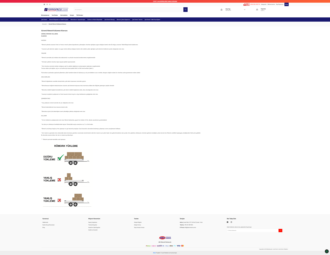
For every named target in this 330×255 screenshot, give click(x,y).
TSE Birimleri (79, 15)
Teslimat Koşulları (92, 225)
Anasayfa (44, 24)
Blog (286, 4)
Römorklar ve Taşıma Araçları (78, 19)
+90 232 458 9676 (186, 225)
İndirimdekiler (64, 15)
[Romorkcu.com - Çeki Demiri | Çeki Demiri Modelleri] (56, 9)
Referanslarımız (271, 4)
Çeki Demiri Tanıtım (137, 19)
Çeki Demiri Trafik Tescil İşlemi (152, 19)
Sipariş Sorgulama (92, 222)
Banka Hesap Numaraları (48, 225)
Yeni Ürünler (55, 15)
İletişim (72, 15)
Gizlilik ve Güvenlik (92, 230)
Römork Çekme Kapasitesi (123, 19)
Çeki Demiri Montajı (109, 19)
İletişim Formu (137, 225)
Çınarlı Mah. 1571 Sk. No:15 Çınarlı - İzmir (191, 222)
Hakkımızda (45, 222)
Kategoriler (264, 4)
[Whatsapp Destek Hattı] (327, 251)
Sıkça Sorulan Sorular (139, 227)
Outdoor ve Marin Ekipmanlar (94, 19)
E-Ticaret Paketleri (164, 253)
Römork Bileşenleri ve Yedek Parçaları (58, 19)
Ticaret (156, 253)
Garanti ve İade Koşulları (94, 227)
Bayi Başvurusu (280, 4)
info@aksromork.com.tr (188, 227)
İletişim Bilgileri (138, 222)
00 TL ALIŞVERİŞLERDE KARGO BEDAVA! (166, 1)
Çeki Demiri (44, 19)
